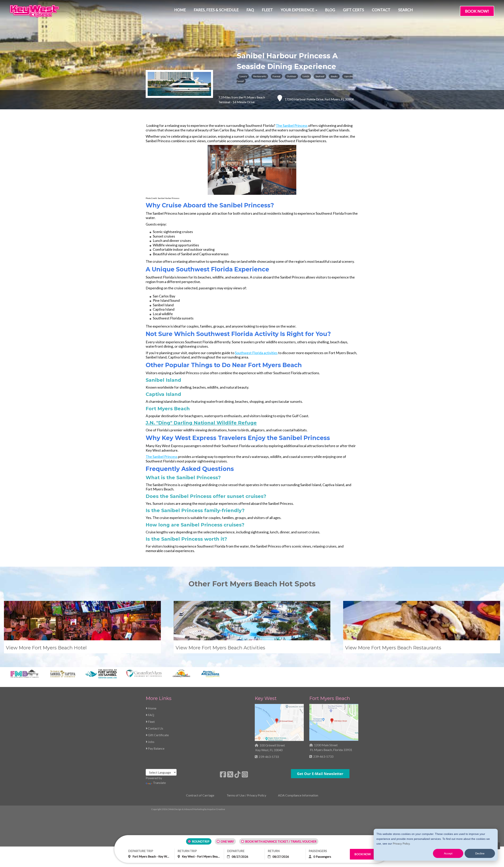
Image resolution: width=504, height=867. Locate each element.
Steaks (334, 76)
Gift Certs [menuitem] (353, 9)
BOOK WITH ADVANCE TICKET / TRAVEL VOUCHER (280, 841)
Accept (448, 853)
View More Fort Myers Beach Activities (220, 648)
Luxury (243, 76)
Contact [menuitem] (381, 9)
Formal (276, 76)
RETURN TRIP (187, 851)
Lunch (306, 76)
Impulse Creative (216, 809)
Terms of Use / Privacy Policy (246, 795)
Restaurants (259, 76)
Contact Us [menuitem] (155, 728)
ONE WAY (227, 841)
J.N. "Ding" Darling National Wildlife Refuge (201, 423)
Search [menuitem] (405, 9)
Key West (266, 698)
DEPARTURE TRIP (140, 851)
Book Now (363, 854)
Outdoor (291, 76)
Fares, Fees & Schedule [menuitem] (216, 9)
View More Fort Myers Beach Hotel (46, 648)
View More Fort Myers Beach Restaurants (393, 648)
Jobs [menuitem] (150, 742)
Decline (480, 853)
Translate (159, 782)
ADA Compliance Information (298, 795)
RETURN (274, 851)
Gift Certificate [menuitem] (158, 735)
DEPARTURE (236, 851)
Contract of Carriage (200, 795)
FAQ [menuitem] (250, 9)
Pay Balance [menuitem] (155, 748)
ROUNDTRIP (200, 841)
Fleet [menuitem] (267, 9)
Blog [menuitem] (330, 9)
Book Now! (477, 11)
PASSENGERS (318, 851)
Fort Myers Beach (329, 698)
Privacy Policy (401, 843)
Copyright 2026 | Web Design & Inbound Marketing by (188, 809)
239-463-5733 (269, 756)
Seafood (320, 76)
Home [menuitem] (180, 9)
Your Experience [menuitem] (297, 9)
